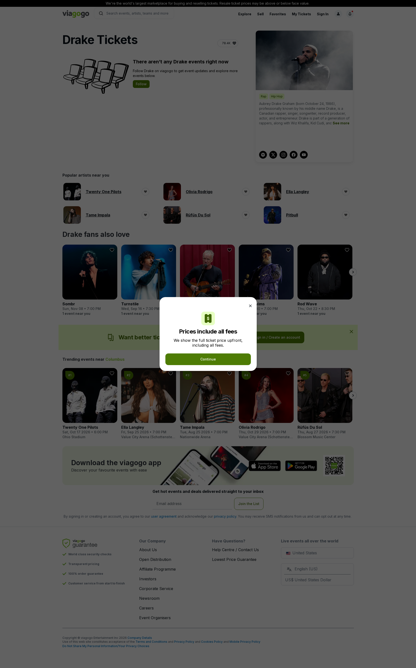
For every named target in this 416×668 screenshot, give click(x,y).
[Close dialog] (250, 306)
